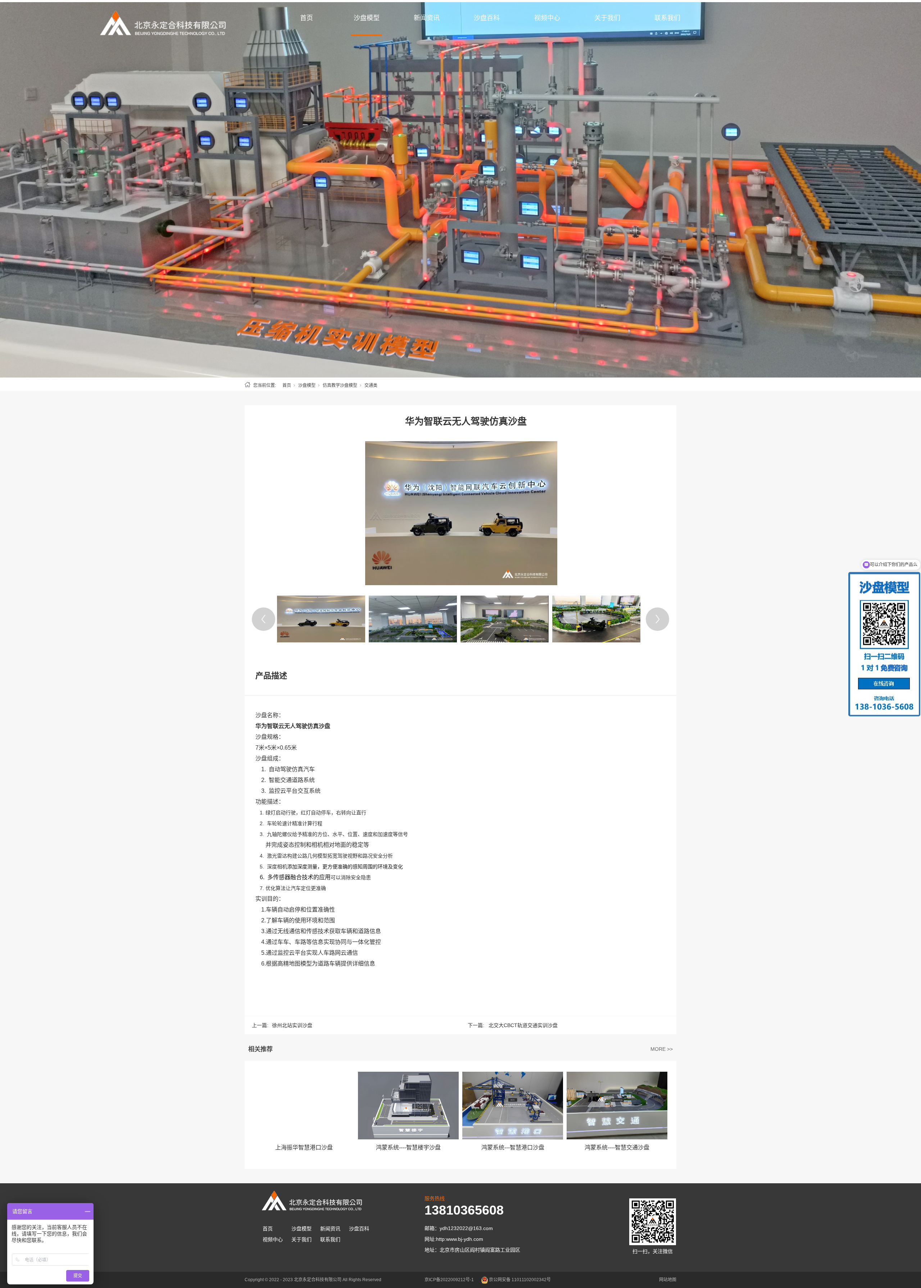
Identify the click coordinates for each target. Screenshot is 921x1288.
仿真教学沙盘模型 (340, 385)
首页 (306, 18)
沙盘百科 (487, 18)
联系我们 (667, 18)
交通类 (370, 385)
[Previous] (263, 619)
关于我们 (607, 18)
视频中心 (547, 18)
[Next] (657, 619)
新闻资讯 (427, 18)
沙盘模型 (367, 18)
